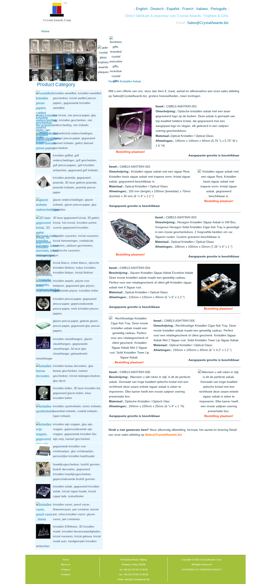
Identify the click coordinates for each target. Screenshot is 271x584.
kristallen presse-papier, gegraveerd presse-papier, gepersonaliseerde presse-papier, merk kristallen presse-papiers (76, 306)
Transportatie (164, 31)
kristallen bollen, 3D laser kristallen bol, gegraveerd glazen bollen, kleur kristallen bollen (77, 393)
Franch (187, 9)
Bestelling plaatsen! (130, 151)
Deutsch (157, 9)
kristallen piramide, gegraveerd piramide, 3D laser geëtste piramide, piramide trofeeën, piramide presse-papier (75, 185)
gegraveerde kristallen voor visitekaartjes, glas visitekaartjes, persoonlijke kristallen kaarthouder (74, 451)
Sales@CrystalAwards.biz (208, 23)
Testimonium (187, 31)
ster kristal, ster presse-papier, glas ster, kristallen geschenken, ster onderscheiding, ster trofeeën (74, 120)
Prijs (116, 31)
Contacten (211, 31)
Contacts (65, 574)
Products (65, 569)
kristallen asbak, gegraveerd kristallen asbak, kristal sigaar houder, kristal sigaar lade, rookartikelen (76, 491)
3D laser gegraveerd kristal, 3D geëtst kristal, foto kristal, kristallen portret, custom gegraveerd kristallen (76, 222)
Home (45, 31)
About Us (66, 564)
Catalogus (93, 31)
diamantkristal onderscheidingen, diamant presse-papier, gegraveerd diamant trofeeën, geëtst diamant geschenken (74, 141)
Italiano (201, 9)
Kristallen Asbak (130, 81)
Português (219, 9)
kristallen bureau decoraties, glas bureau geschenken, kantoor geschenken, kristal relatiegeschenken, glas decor (77, 373)
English (142, 9)
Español (173, 9)
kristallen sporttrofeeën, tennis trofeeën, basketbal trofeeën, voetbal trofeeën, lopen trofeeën (77, 411)
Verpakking (140, 31)
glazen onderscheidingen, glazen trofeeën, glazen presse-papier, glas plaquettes (75, 204)
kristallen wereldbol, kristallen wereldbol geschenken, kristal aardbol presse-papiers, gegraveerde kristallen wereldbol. (77, 101)
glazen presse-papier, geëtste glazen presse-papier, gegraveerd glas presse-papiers (76, 325)
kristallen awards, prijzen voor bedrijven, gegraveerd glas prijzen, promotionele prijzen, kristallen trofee (75, 285)
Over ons (69, 31)
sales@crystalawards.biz (136, 579)
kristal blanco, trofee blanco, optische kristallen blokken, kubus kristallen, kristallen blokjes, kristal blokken (76, 267)
